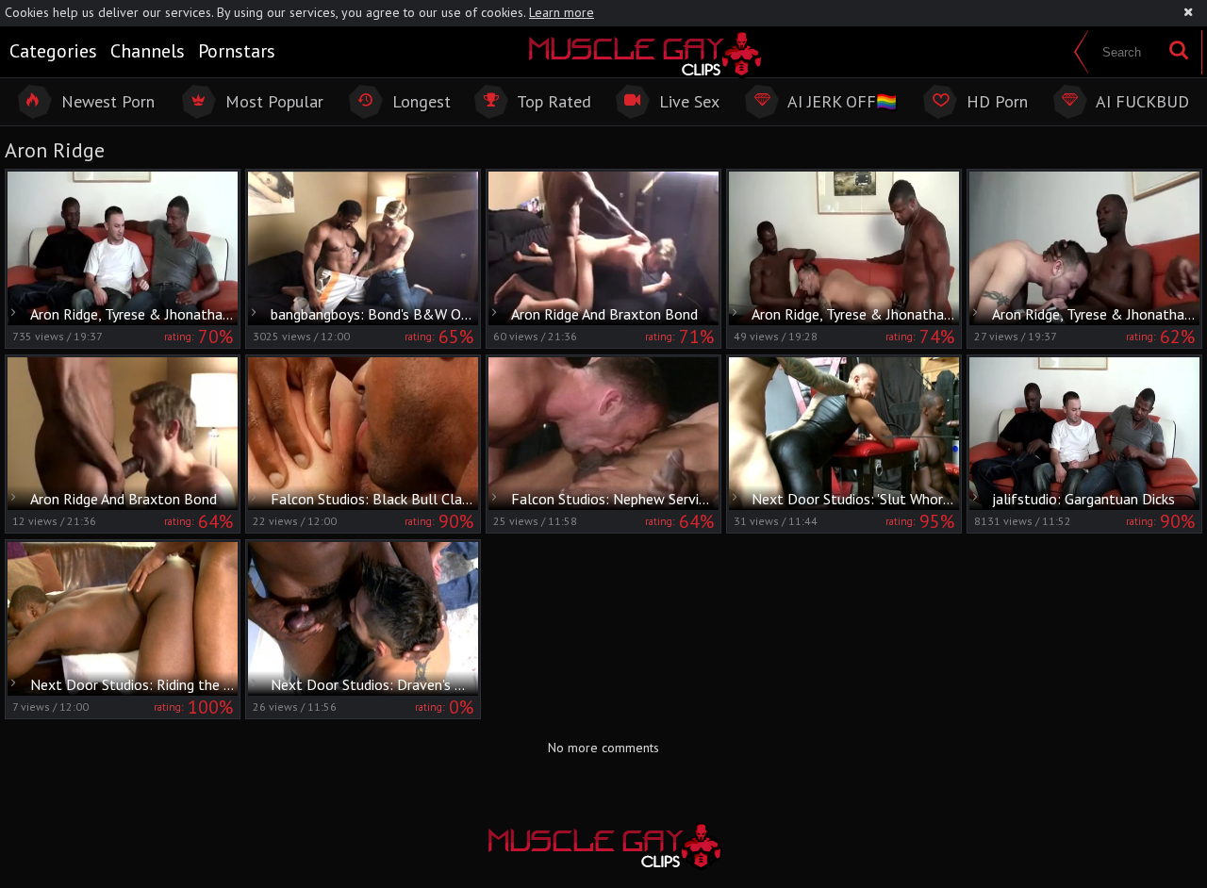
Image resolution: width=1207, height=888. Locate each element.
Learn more (561, 12)
